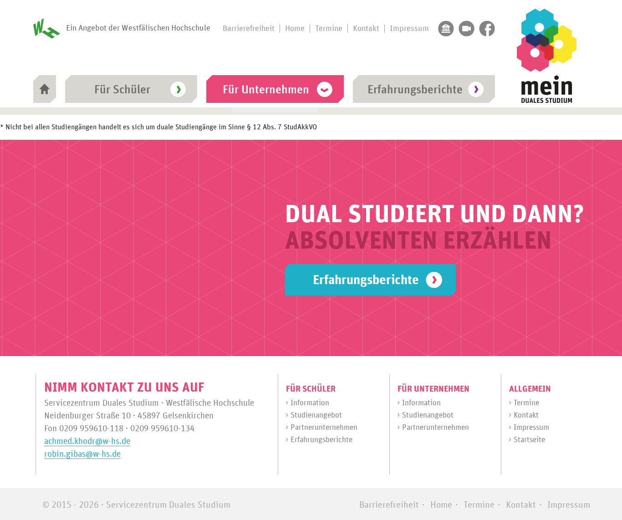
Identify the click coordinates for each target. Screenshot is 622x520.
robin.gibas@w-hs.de (82, 454)
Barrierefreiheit (249, 29)
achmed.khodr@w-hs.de (87, 441)
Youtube (466, 28)
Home (295, 29)
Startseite (529, 440)
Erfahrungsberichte (415, 90)
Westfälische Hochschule (446, 28)
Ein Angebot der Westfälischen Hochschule (138, 28)
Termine (328, 29)
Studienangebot (316, 415)
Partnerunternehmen (324, 428)
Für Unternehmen (266, 90)
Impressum (409, 29)
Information (310, 403)
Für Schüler (122, 90)
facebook (487, 28)
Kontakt (366, 29)
